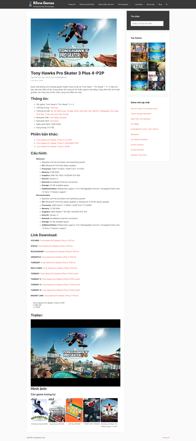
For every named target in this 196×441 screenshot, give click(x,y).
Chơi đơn (40, 114)
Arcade (70, 111)
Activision (54, 121)
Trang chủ (71, 4)
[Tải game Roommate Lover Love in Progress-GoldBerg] (139, 47)
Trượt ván (49, 114)
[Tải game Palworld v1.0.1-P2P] (156, 57)
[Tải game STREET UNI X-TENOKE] (91, 410)
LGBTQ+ (95, 111)
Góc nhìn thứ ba (61, 114)
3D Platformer (60, 111)
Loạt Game (139, 4)
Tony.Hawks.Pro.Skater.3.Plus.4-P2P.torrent (59, 273)
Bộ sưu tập (150, 4)
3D (52, 111)
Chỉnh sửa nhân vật (82, 111)
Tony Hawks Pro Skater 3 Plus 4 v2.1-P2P (54, 140)
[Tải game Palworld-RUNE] (156, 47)
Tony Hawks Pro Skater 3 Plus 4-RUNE (53, 146)
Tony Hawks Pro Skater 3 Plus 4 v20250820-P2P (57, 143)
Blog (160, 4)
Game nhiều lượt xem (106, 4)
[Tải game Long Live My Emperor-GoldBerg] (139, 66)
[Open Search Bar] (166, 4)
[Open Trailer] (75, 353)
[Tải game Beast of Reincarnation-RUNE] (139, 57)
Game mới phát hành (87, 4)
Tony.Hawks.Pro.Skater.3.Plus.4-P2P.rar (57, 240)
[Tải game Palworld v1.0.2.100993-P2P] (139, 86)
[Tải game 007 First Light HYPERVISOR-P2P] (156, 66)
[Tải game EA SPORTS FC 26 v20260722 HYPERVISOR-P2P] (156, 86)
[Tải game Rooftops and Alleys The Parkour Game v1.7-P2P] (109, 410)
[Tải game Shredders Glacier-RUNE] (39, 410)
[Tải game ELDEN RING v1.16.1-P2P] (139, 76)
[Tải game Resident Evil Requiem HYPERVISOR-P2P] (156, 76)
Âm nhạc (114, 111)
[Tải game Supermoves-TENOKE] (56, 410)
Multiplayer (105, 111)
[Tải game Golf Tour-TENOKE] (74, 410)
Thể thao (54, 108)
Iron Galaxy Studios (58, 117)
